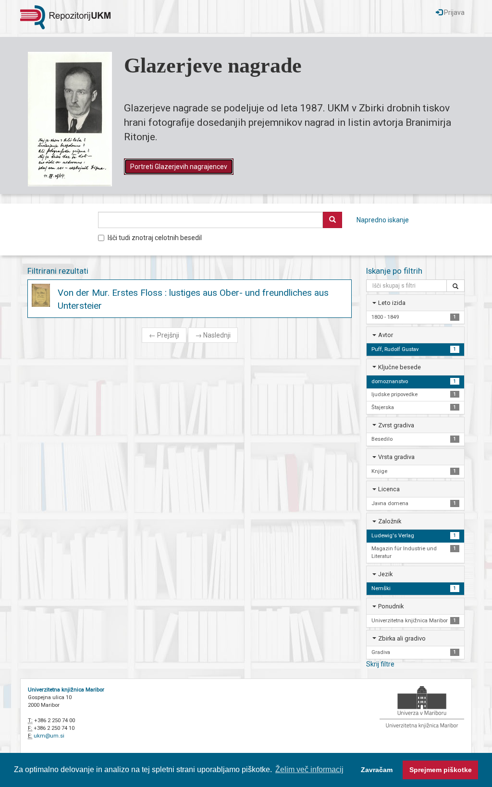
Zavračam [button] (377, 770)
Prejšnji (164, 335)
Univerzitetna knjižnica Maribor (66, 690)
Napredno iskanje (383, 220)
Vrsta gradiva (396, 456)
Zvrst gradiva (396, 425)
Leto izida (392, 302)
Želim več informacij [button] (309, 769)
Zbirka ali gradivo (402, 638)
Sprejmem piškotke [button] (440, 770)
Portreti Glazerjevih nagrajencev (178, 166)
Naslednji (213, 335)
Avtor (385, 335)
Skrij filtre (380, 664)
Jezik (385, 574)
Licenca (389, 489)
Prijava (454, 12)
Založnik (389, 521)
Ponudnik (391, 606)
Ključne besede (399, 367)
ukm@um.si (49, 736)
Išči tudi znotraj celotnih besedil (155, 238)
